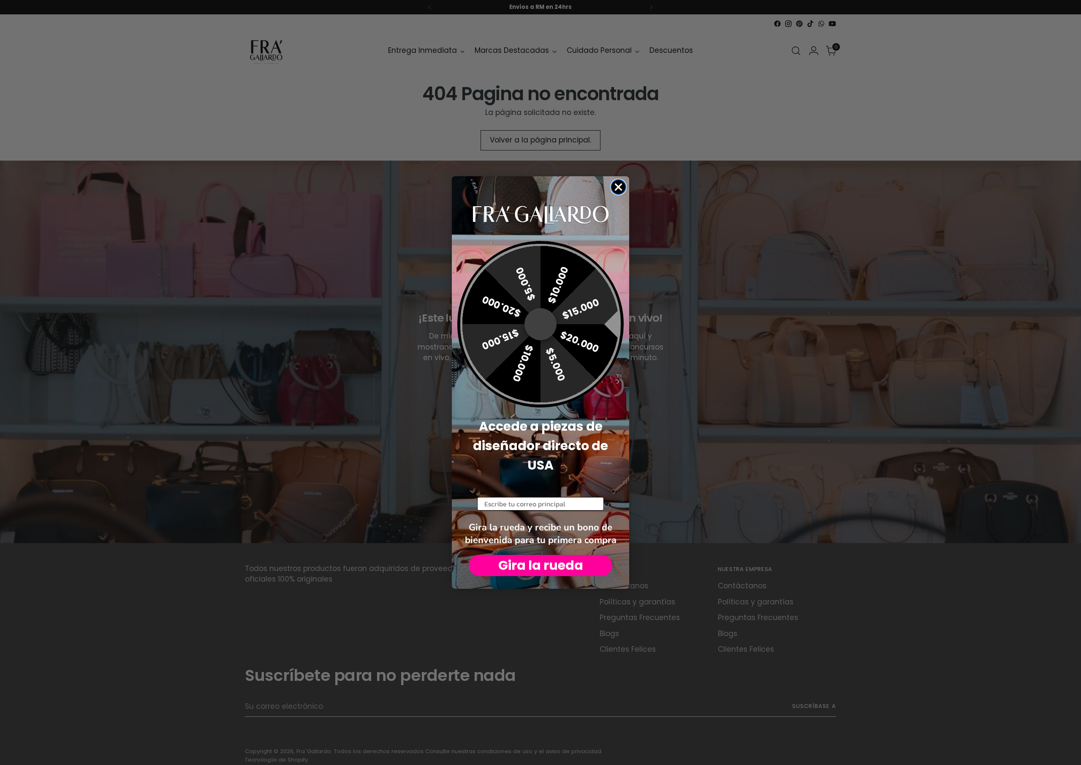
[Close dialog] (618, 187)
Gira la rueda (540, 565)
